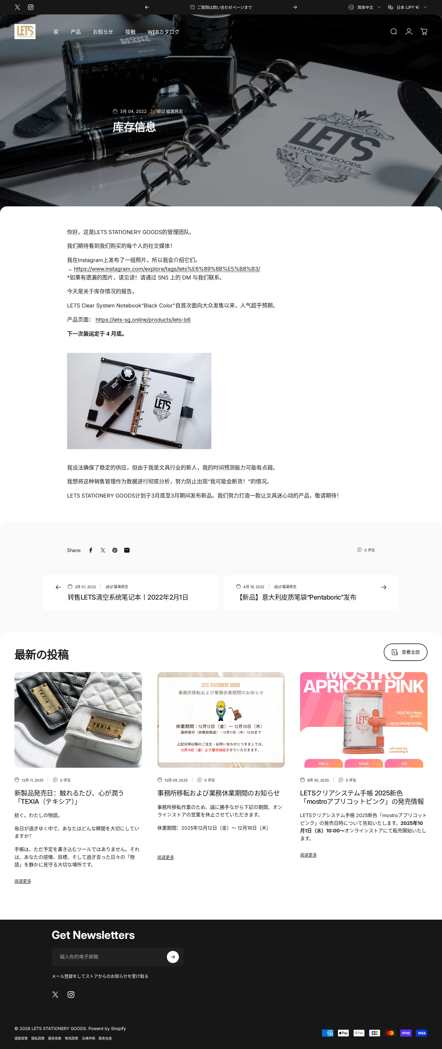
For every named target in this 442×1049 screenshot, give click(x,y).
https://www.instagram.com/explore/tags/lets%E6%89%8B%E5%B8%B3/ (167, 269)
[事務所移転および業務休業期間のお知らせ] (221, 720)
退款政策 (21, 1038)
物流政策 (71, 1038)
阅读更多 (22, 881)
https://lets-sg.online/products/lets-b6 (143, 319)
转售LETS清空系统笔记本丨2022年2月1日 (128, 597)
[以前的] (147, 7)
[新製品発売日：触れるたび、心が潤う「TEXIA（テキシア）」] (78, 720)
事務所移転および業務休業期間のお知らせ (218, 793)
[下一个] (295, 7)
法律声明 (88, 1038)
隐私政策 (38, 1038)
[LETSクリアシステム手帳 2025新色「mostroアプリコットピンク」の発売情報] (364, 720)
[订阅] (173, 957)
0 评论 (369, 550)
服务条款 (54, 1038)
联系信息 (105, 1038)
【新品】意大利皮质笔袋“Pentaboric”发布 (296, 597)
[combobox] (365, 7)
